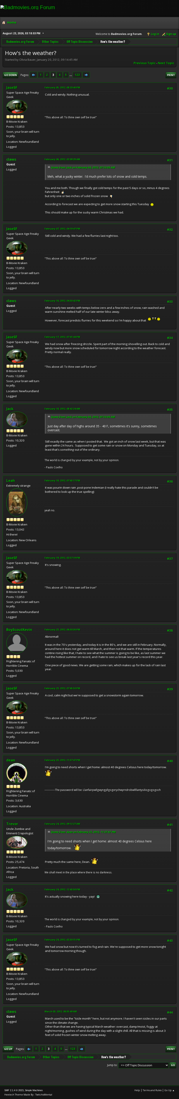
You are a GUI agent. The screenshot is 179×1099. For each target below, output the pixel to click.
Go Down (10, 75)
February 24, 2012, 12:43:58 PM (62, 889)
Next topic (166, 63)
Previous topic (145, 63)
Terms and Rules (152, 1090)
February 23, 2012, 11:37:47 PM (62, 760)
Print (171, 75)
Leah (10, 480)
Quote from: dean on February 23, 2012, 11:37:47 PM (83, 832)
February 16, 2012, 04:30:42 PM (62, 300)
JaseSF (11, 87)
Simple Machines (34, 1090)
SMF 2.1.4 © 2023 (14, 1090)
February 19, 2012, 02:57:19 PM (62, 557)
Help (137, 1090)
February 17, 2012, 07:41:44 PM (62, 336)
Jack (10, 408)
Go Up (8, 1049)
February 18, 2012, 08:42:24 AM (62, 408)
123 (77, 75)
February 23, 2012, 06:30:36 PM (62, 629)
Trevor (12, 823)
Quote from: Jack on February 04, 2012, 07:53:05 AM (83, 167)
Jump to (112, 1065)
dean (10, 760)
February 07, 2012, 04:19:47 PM (62, 228)
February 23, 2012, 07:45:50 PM (62, 688)
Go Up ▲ (169, 1090)
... (71, 75)
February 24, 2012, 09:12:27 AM (62, 823)
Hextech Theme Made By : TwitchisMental (28, 1094)
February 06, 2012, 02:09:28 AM (62, 159)
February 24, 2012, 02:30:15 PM (62, 939)
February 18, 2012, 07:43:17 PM (62, 480)
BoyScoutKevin (19, 629)
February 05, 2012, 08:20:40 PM (62, 87)
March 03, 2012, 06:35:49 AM (61, 1011)
